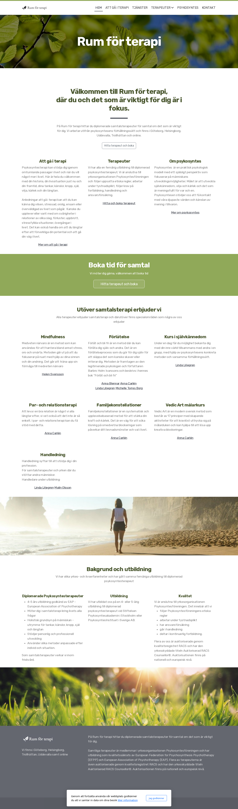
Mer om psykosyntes (185, 212)
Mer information (128, 800)
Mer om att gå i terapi (52, 244)
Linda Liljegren (105, 388)
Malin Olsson (62, 487)
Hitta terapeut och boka (119, 145)
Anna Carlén (128, 383)
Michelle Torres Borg (129, 388)
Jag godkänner (156, 798)
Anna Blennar (110, 383)
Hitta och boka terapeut (119, 203)
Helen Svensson (53, 374)
